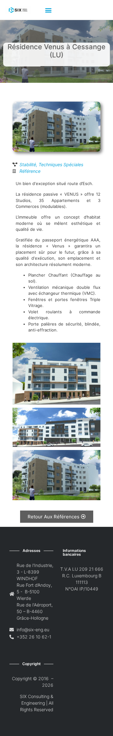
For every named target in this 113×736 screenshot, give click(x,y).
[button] (48, 10)
